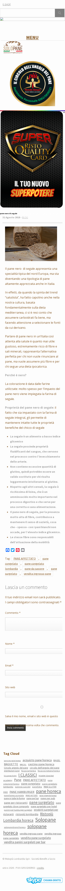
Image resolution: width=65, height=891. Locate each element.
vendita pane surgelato (36, 838)
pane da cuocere (34, 568)
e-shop (7, 4)
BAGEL (56, 760)
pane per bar (33, 798)
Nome (10, 643)
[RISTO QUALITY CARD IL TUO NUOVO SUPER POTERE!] (31, 159)
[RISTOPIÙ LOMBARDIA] (32, 84)
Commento (13, 612)
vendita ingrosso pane (37, 573)
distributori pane (12, 770)
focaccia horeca (28, 771)
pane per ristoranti (15, 802)
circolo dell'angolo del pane (44, 767)
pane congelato (30, 783)
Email (9, 665)
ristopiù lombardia (27, 814)
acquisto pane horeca (37, 760)
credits (40, 867)
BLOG (25, 217)
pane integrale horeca (48, 795)
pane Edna (37, 787)
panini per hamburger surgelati (18, 810)
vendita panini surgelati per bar (25, 842)
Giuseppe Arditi (10, 776)
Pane (17, 780)
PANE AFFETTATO (25, 558)
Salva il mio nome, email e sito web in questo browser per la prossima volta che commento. (32, 717)
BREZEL (23, 764)
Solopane (45, 819)
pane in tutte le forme (14, 798)
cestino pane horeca (41, 764)
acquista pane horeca (12, 760)
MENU (32, 37)
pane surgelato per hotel (44, 806)
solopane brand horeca (14, 827)
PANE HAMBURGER (22, 792)
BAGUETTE (11, 764)
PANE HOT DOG (32, 795)
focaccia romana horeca (49, 771)
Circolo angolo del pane (16, 767)
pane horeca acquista (14, 795)
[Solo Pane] (13, 53)
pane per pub (48, 798)
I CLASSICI (27, 775)
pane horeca (48, 791)
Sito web (10, 687)
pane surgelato (41, 802)
